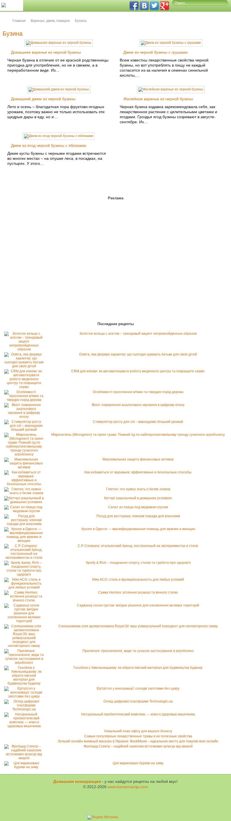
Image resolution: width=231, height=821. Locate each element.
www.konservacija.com (128, 786)
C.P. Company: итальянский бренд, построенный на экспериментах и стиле (138, 546)
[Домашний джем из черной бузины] (58, 89)
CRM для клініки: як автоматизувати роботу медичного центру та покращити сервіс (138, 371)
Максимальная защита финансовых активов (138, 459)
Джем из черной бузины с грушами (155, 52)
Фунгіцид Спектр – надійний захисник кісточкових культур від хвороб (138, 746)
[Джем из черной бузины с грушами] (170, 43)
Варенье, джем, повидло (50, 21)
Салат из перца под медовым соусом (138, 507)
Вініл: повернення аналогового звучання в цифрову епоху (138, 405)
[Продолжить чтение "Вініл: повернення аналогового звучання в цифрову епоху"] (25, 417)
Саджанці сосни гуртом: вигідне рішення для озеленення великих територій (138, 605)
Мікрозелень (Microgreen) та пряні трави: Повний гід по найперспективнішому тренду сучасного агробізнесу (138, 435)
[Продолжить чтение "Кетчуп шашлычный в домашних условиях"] (25, 502)
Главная (19, 21)
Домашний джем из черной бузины (43, 99)
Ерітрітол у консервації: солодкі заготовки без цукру (138, 688)
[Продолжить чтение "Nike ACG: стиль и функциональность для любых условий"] (25, 587)
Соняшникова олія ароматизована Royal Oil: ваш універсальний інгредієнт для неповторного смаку (138, 626)
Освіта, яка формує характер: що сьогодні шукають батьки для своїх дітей (138, 354)
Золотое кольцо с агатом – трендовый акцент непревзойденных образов (138, 334)
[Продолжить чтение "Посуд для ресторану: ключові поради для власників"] (25, 524)
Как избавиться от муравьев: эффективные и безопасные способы (138, 472)
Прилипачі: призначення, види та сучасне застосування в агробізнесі (138, 651)
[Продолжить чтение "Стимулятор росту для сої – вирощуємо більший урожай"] (25, 430)
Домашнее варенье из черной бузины (46, 52)
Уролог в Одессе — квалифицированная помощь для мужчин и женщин (138, 529)
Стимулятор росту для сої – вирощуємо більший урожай (138, 422)
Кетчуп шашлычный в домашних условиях (138, 498)
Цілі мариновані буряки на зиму (138, 763)
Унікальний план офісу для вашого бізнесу (138, 731)
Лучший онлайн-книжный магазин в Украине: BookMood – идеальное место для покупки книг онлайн (138, 741)
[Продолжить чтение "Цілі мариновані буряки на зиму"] (25, 767)
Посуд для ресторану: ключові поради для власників (138, 516)
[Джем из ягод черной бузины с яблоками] (59, 136)
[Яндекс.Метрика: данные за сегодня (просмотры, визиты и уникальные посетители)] (102, 817)
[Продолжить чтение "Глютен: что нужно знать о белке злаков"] (25, 493)
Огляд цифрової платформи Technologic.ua (138, 701)
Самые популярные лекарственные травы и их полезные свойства (138, 736)
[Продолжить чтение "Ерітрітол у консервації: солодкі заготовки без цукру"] (25, 696)
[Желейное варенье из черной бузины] (171, 89)
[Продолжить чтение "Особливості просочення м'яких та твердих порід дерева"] (25, 400)
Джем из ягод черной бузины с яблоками (48, 145)
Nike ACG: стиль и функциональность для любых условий (138, 579)
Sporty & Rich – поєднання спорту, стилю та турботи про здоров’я (138, 563)
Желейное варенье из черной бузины (158, 99)
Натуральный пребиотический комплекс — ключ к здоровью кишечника (138, 714)
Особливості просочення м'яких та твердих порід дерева (138, 392)
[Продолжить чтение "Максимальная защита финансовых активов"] (25, 467)
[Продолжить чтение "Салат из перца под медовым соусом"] (25, 511)
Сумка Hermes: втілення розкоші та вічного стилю (138, 592)
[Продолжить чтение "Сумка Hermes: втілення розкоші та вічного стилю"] (25, 600)
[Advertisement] (36, 262)
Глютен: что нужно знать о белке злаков (138, 489)
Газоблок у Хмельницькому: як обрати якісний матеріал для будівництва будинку (138, 668)
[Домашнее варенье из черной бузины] (59, 43)
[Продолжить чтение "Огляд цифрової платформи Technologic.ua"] (25, 709)
